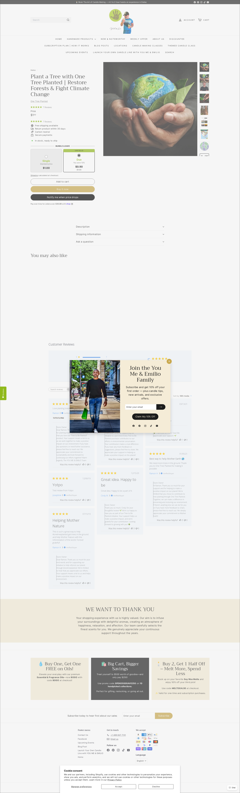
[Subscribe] (160, 407)
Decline (156, 786)
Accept (118, 786)
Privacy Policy (114, 780)
